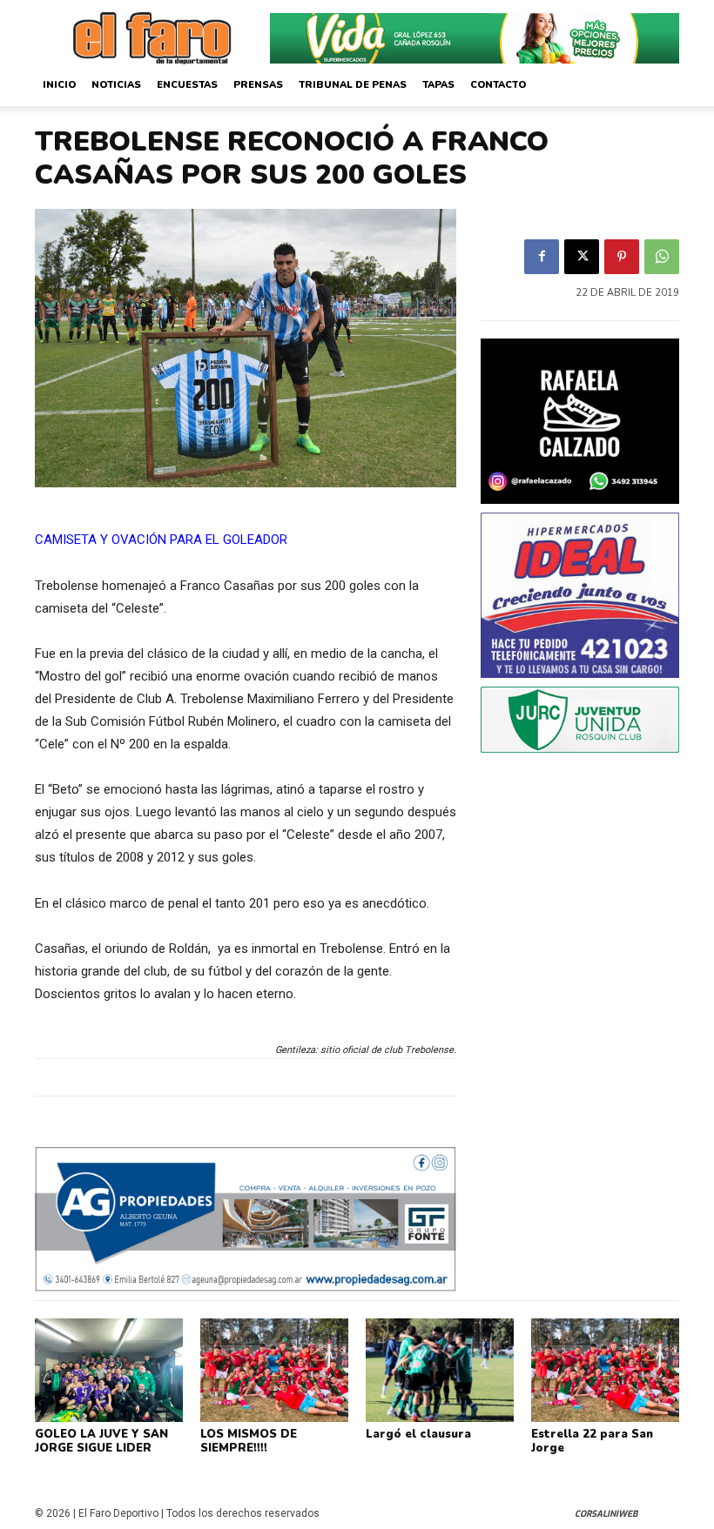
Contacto (498, 84)
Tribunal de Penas (353, 84)
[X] (581, 256)
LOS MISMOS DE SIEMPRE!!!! (248, 1441)
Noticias (116, 84)
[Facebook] (541, 256)
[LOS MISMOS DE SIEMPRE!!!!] (274, 1370)
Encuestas (187, 84)
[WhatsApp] (661, 256)
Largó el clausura (418, 1434)
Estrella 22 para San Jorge (592, 1441)
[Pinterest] (621, 256)
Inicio (59, 84)
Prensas (258, 84)
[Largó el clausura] (440, 1370)
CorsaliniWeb (606, 1513)
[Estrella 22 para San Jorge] (605, 1370)
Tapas (438, 84)
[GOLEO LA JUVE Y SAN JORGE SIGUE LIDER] (109, 1370)
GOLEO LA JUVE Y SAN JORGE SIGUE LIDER (101, 1441)
